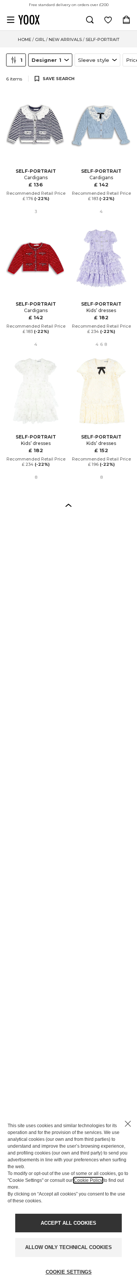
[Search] (89, 19)
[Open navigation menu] (10, 19)
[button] (68, 505)
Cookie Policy (88, 1180)
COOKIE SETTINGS (69, 1272)
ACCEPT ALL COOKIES (68, 1223)
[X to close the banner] (128, 1124)
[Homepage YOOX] (29, 20)
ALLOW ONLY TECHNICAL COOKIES (68, 1247)
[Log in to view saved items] (108, 19)
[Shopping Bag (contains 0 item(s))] (126, 19)
